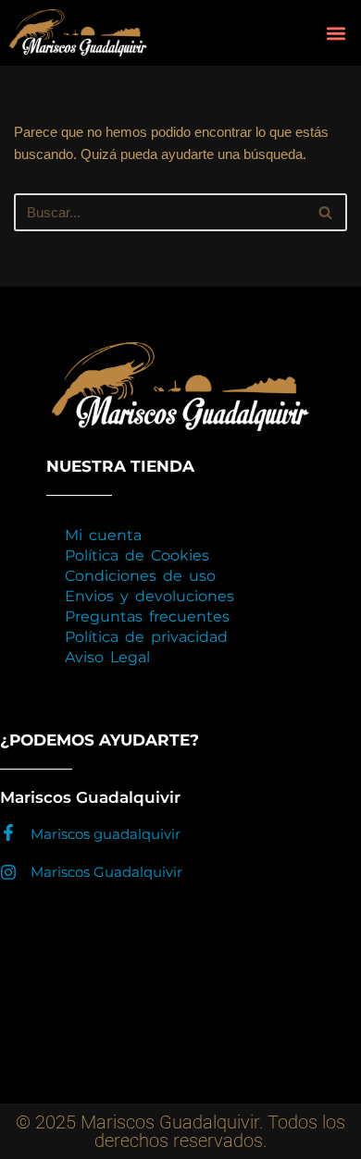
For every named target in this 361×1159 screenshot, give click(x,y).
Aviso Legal (107, 657)
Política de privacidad (146, 637)
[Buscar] (326, 212)
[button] (335, 33)
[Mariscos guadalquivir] (8, 832)
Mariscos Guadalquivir (106, 872)
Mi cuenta (103, 535)
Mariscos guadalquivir (105, 834)
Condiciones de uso (140, 576)
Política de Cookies (137, 555)
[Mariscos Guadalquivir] (8, 872)
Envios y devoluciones (149, 596)
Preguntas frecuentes (147, 616)
